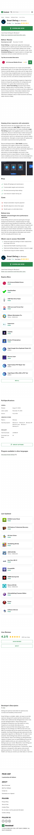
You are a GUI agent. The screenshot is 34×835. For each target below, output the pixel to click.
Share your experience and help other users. (13, 35)
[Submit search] (11, 12)
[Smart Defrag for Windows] (3, 22)
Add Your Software (6, 788)
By (9, 23)
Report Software (18, 444)
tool (28, 154)
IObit (4, 707)
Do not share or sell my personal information (13, 810)
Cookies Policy (5, 807)
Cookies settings (6, 812)
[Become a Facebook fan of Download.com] (3, 821)
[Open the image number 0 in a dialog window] (13, 168)
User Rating (18, 23)
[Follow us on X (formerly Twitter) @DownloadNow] (6, 821)
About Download (6, 785)
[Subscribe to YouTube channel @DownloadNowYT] (9, 821)
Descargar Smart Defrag (7, 454)
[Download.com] (5, 12)
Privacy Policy (5, 801)
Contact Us (4, 791)
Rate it (17, 646)
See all (17, 380)
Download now (18, 28)
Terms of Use (5, 804)
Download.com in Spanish (8, 793)
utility (19, 45)
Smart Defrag (16, 20)
